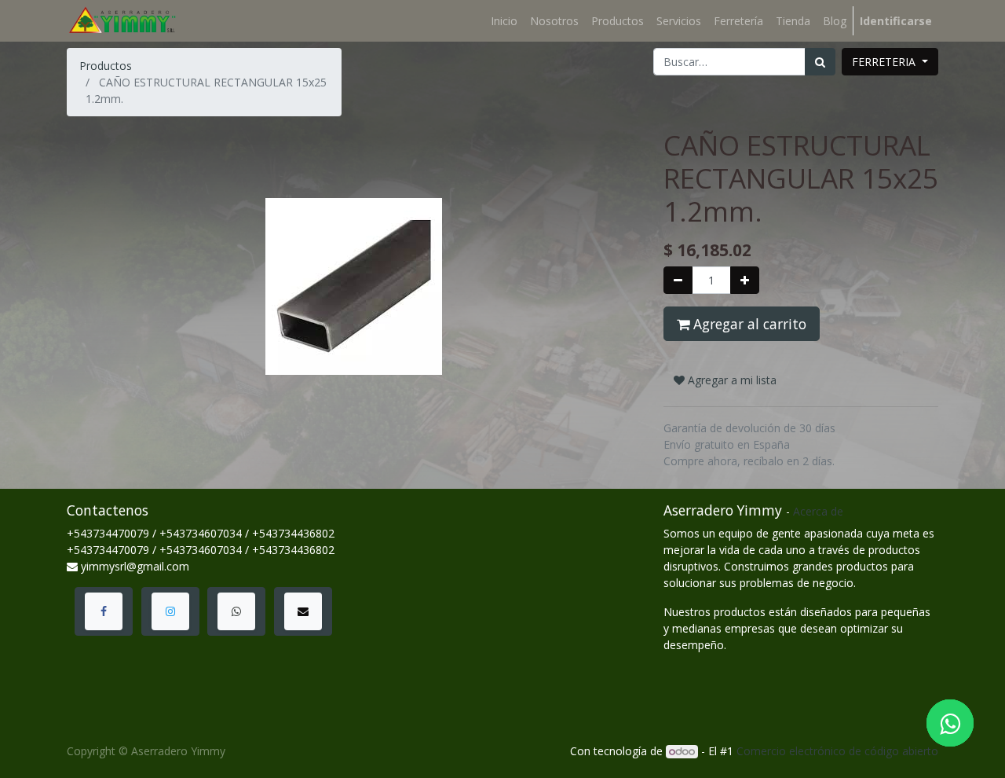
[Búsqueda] (820, 61)
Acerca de (818, 511)
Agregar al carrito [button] (747, 323)
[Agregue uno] (744, 280)
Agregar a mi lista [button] (731, 379)
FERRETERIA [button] (885, 61)
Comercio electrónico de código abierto (837, 750)
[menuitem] (504, 20)
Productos (105, 65)
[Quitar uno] (678, 280)
